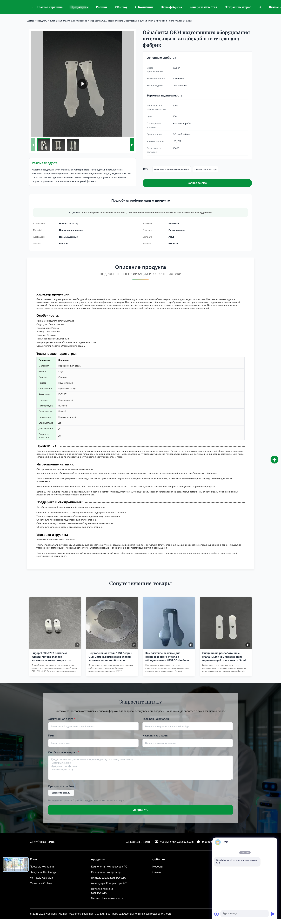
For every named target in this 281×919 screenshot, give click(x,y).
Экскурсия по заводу (43, 872)
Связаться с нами (41, 883)
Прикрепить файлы (61, 786)
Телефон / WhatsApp (155, 719)
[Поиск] (260, 7)
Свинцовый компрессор (105, 872)
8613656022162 (211, 841)
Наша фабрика (171, 7)
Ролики (101, 7)
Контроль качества (41, 877)
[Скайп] (277, 463)
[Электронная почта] (277, 456)
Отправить (140, 809)
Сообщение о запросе (63, 752)
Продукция (79, 7)
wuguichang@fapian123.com (177, 841)
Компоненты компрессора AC (109, 866)
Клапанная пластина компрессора (68, 20)
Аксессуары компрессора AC (109, 883)
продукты (42, 20)
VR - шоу (121, 7)
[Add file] (216, 913)
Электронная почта (61, 719)
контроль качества (203, 7)
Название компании (155, 735)
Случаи (156, 872)
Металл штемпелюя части (107, 898)
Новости (157, 866)
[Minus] (273, 842)
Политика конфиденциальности (152, 913)
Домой (30, 20)
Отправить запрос (238, 7)
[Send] (272, 913)
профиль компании (42, 866)
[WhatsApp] (277, 470)
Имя (51, 735)
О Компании (144, 7)
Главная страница (50, 7)
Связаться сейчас (55, 670)
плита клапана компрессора (108, 877)
